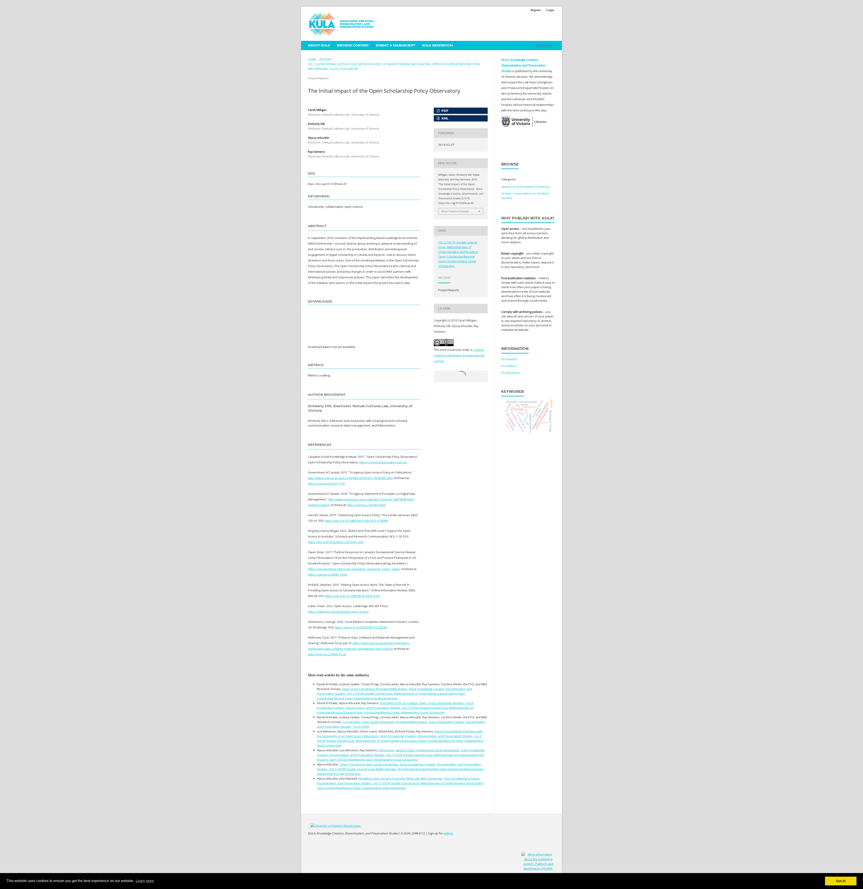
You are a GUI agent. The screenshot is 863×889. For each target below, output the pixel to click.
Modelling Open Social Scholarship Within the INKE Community (400, 778)
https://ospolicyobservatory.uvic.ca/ (383, 462)
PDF (444, 111)
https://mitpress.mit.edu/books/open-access (338, 612)
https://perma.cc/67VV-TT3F (326, 484)
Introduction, (418, 750)
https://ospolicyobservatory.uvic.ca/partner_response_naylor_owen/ (354, 569)
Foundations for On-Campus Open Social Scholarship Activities (422, 703)
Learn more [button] (145, 881)
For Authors (509, 366)
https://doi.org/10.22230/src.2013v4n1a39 (335, 542)
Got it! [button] (841, 881)
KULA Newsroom (437, 45)
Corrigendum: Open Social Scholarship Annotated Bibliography (385, 722)
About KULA (319, 45)
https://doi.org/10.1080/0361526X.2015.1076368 (356, 521)
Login (550, 10)
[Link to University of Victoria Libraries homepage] (335, 826)
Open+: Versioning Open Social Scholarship (369, 764)
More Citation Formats (455, 211)
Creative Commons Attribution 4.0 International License (459, 355)
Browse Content (353, 45)
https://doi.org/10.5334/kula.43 (327, 184)
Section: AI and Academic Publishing (525, 187)
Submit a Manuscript (395, 45)
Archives (325, 59)
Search (546, 45)
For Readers (509, 359)
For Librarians (510, 373)
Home (312, 59)
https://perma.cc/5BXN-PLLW (327, 654)
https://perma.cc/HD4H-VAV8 (327, 575)
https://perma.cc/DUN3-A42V (366, 505)
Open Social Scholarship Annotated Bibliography (375, 689)
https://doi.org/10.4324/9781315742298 (361, 627)
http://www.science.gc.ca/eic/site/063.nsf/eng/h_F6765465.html (350, 478)
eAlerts (448, 833)
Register (536, 10)
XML (444, 118)
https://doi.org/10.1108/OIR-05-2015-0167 (352, 596)
